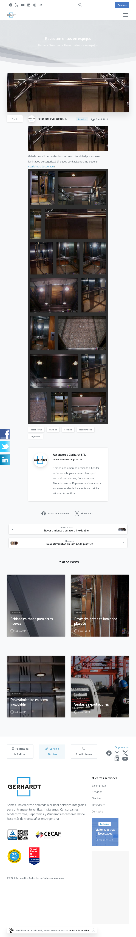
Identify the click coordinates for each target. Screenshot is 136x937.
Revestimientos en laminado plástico (95, 621)
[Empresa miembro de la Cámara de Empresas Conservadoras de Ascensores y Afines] (51, 834)
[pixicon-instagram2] (117, 753)
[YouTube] (23, 5)
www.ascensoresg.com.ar (67, 459)
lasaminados (85, 429)
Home (42, 45)
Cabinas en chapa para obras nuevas (31, 621)
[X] (17, 5)
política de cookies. (79, 930)
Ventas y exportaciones (91, 704)
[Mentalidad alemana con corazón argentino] (18, 856)
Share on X (87, 513)
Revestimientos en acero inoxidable (29, 702)
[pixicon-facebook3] (109, 753)
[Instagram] (35, 5)
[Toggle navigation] (125, 15)
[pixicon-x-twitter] (125, 753)
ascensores (36, 429)
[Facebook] (11, 5)
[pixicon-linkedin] (117, 759)
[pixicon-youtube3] (125, 759)
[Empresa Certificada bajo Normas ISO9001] (21, 835)
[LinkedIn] (29, 5)
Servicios (54, 45)
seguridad (35, 436)
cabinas (53, 429)
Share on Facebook (58, 513)
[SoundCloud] (41, 5)
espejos (68, 429)
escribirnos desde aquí (41, 166)
